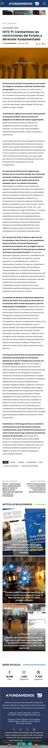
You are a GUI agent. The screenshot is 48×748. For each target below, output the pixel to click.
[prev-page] (4, 656)
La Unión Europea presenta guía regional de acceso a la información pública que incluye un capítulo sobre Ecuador (24, 548)
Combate (21, 462)
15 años (12, 462)
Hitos (16, 28)
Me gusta (9, 671)
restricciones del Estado (29, 466)
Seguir (24, 671)
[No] (45, 738)
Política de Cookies (31, 740)
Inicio (4, 23)
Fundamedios (11, 43)
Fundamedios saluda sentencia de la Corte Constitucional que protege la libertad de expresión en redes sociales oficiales (24, 596)
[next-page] (8, 656)
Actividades (12, 23)
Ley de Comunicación (11, 466)
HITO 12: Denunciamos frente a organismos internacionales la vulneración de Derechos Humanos (35, 488)
